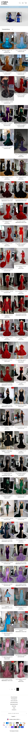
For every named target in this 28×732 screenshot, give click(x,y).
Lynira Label (4, 3)
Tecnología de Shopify (14, 730)
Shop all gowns (14, 698)
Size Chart (14, 706)
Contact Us (14, 709)
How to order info (14, 700)
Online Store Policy (14, 702)
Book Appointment (14, 704)
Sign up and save (13, 713)
